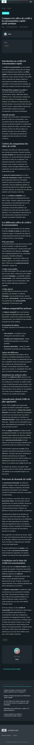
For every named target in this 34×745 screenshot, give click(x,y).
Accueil (4, 8)
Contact (15, 735)
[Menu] (30, 1)
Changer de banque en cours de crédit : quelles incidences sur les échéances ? (15, 691)
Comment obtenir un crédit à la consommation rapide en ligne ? (13, 715)
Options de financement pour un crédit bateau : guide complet (17, 696)
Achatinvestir (13, 1)
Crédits (9, 8)
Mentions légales (6, 735)
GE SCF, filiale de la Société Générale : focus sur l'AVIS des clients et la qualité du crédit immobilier (16, 703)
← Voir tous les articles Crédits (11, 669)
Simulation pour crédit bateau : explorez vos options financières (16, 709)
